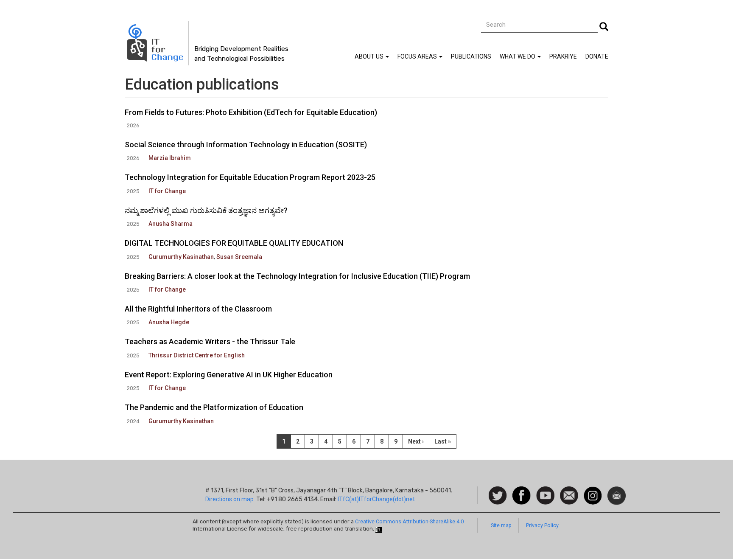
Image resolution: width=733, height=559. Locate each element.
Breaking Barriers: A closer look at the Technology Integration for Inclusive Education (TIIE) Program (297, 276)
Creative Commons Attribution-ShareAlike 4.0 (409, 521)
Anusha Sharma (170, 223)
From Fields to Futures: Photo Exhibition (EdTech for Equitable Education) (251, 112)
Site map (501, 525)
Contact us (569, 495)
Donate (596, 56)
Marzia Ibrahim (169, 157)
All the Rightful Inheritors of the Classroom (198, 308)
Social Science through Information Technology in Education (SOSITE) (246, 144)
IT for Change (167, 191)
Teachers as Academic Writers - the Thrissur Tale (210, 341)
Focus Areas (417, 56)
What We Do (518, 56)
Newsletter (616, 490)
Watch (544, 490)
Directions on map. (230, 499)
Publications (471, 56)
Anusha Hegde (168, 322)
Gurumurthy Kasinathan (181, 256)
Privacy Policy (542, 525)
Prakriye (563, 56)
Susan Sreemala (239, 256)
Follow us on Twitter (498, 496)
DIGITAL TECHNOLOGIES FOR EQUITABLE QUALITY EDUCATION (234, 243)
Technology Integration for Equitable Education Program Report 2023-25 (250, 177)
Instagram (593, 490)
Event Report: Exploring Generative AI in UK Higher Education (229, 374)
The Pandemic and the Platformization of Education (214, 407)
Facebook (521, 490)
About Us (370, 56)
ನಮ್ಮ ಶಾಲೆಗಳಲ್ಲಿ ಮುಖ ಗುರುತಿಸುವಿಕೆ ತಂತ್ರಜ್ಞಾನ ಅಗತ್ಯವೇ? (206, 210)
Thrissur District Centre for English (196, 355)
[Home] (157, 43)
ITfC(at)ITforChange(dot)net (376, 499)
